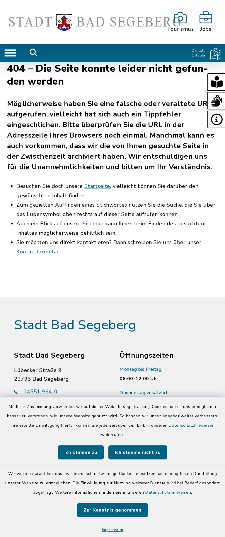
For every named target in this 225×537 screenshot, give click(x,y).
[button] (216, 82)
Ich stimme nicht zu (138, 452)
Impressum (112, 530)
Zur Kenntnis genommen (112, 510)
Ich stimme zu (80, 452)
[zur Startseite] (84, 22)
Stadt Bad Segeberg (75, 325)
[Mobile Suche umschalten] (33, 53)
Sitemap (93, 223)
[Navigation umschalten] (10, 53)
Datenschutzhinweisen (191, 425)
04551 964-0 (40, 391)
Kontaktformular (37, 251)
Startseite (97, 186)
